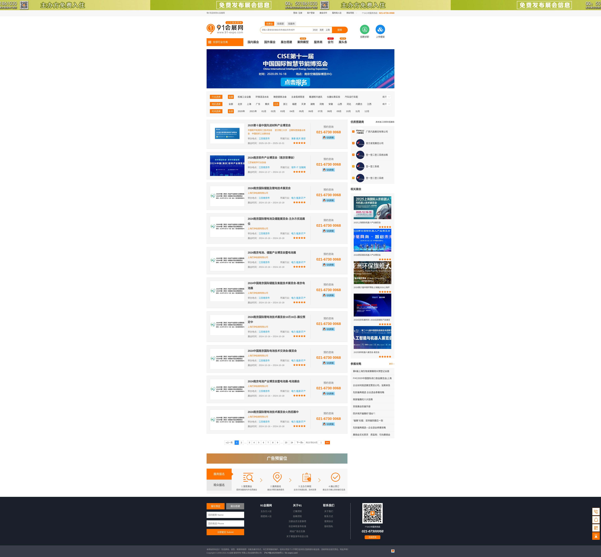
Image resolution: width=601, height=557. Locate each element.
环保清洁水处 (262, 97)
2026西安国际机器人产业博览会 (367, 255)
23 (286, 443)
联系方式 (328, 516)
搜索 (339, 30)
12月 (367, 111)
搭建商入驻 (266, 516)
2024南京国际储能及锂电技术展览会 (269, 188)
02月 (273, 111)
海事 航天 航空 (298, 138)
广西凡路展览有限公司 (377, 131)
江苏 (276, 104)
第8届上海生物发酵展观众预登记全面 (371, 371)
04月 (292, 111)
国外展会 (269, 42)
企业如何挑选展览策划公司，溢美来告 (371, 385)
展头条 (343, 42)
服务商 (318, 42)
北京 (322, 30)
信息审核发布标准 (297, 526)
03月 (282, 111)
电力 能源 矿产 (298, 198)
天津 (303, 104)
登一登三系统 (372, 166)
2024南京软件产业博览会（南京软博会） (272, 157)
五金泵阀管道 (297, 97)
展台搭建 (286, 42)
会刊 (330, 42)
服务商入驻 (337, 13)
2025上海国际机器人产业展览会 (367, 223)
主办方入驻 (266, 511)
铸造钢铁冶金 (280, 97)
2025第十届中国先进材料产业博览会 (269, 125)
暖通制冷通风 (315, 97)
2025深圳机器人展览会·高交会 (366, 352)
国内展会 (253, 42)
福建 (294, 104)
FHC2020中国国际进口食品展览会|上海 (372, 378)
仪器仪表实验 (333, 97)
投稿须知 (297, 516)
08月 (329, 111)
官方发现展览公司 (374, 143)
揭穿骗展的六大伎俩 (363, 399)
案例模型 (303, 42)
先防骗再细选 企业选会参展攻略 (368, 392)
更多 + (391, 364)
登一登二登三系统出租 (377, 155)
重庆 (267, 104)
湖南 (312, 104)
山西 (340, 104)
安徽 (331, 104)
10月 (348, 111)
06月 (310, 111)
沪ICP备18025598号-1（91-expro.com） (281, 553)
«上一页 (229, 443)
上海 (328, 30)
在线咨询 (372, 537)
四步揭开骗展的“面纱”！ (364, 413)
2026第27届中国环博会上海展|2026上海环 (372, 287)
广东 (258, 104)
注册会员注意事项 (297, 521)
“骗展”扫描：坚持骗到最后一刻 (368, 420)
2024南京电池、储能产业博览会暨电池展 (272, 252)
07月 (320, 111)
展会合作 (323, 13)
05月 (301, 111)
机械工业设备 (244, 97)
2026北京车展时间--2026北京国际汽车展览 (372, 320)
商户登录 (311, 13)
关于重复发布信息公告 (297, 536)
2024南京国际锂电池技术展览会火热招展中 (273, 412)
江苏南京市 (264, 138)
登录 (295, 13)
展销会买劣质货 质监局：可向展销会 (371, 434)
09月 (339, 111)
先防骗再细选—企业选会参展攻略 (369, 427)
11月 (357, 111)
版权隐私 (328, 526)
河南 (321, 104)
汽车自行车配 (351, 97)
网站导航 (350, 13)
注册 (300, 13)
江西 (369, 104)
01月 (264, 111)
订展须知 (297, 511)
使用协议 (328, 521)
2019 (315, 30)
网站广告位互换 (297, 531)
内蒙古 (359, 104)
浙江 (285, 104)
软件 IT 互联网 (298, 167)
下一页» (300, 443)
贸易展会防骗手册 (361, 406)
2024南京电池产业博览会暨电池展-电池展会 (274, 381)
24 (291, 443)
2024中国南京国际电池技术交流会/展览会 (272, 350)
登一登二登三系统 (374, 178)
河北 (349, 104)
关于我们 (328, 511)
